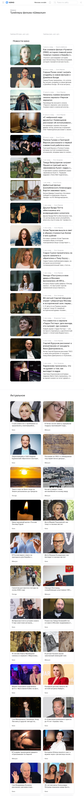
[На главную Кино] (11, 2)
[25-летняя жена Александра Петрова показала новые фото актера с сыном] (58, 778)
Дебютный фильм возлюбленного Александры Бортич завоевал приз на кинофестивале (57, 188)
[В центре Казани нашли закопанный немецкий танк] (58, 646)
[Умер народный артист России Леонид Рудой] (25, 515)
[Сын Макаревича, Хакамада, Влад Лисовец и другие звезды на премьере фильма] (25, 712)
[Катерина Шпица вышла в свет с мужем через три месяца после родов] (58, 745)
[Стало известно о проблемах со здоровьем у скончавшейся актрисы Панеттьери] (25, 416)
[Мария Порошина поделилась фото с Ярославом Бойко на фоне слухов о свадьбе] (25, 679)
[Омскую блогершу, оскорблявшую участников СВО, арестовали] (58, 581)
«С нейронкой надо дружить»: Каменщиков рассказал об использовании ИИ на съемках (57, 120)
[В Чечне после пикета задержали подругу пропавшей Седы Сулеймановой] (58, 416)
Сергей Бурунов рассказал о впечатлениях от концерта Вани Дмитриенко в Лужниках (57, 346)
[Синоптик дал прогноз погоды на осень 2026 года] (25, 581)
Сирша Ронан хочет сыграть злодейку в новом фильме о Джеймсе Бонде (57, 75)
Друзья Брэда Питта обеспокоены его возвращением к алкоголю (56, 210)
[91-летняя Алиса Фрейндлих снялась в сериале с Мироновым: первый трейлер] (25, 646)
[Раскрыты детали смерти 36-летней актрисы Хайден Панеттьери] (58, 679)
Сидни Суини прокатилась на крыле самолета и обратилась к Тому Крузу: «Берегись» (57, 256)
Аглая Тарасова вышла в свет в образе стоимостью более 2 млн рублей (57, 233)
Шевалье (13, 10)
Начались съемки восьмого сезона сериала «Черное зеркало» (56, 97)
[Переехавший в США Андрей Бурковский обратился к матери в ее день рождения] (25, 449)
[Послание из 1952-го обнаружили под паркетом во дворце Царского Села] (58, 449)
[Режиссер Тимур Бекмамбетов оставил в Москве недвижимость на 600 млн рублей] (58, 613)
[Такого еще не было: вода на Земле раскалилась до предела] (25, 482)
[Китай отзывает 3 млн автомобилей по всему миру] (58, 482)
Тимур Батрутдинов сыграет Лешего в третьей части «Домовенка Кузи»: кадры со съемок (57, 165)
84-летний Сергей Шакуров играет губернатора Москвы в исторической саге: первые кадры (57, 301)
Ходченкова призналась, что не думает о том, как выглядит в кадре (57, 368)
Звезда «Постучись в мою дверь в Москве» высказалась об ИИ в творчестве (55, 278)
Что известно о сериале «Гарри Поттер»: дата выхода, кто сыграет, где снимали (58, 323)
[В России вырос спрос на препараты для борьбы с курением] (25, 548)
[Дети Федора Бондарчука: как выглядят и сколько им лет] (58, 548)
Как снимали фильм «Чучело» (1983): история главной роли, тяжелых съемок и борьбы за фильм (57, 52)
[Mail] (7, 2)
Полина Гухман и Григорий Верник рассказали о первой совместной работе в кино (57, 142)
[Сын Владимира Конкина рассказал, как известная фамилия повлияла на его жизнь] (25, 778)
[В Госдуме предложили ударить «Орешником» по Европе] (25, 745)
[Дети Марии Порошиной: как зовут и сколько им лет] (58, 515)
